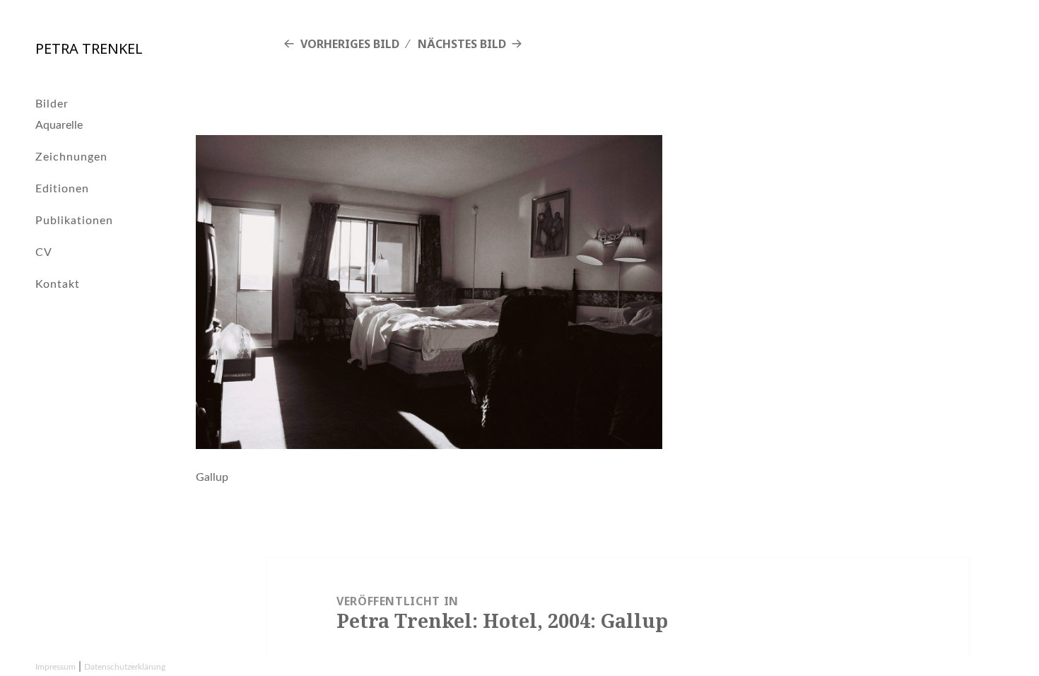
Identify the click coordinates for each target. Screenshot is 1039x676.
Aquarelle (59, 125)
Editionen (62, 188)
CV (43, 252)
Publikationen (74, 220)
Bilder (52, 104)
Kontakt (57, 284)
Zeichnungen (71, 157)
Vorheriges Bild (349, 44)
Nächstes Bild (462, 44)
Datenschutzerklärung (124, 667)
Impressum (55, 667)
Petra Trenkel (89, 48)
